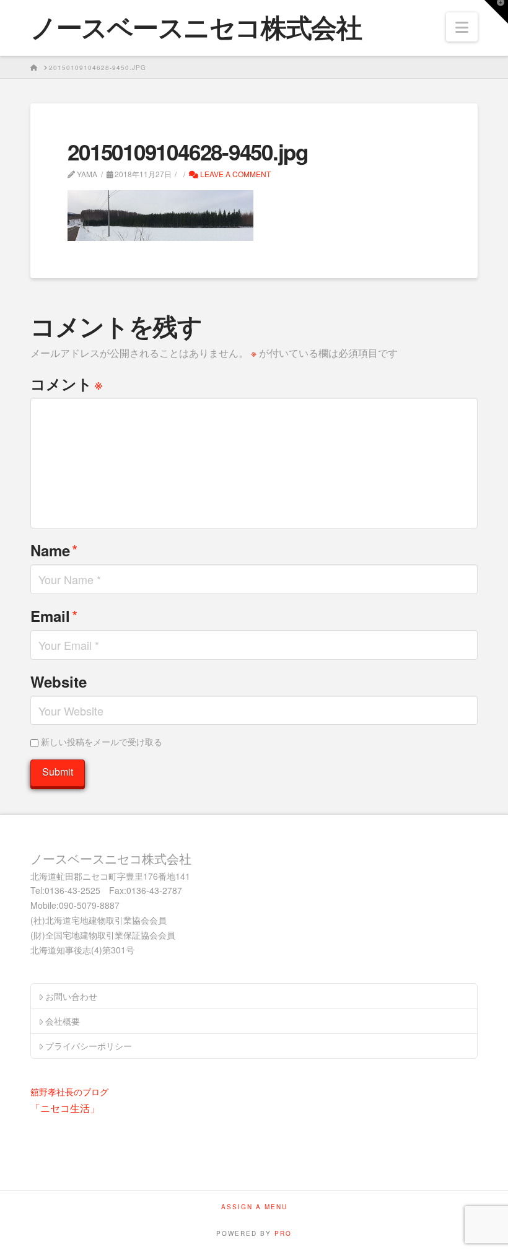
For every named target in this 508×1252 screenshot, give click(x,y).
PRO (283, 1233)
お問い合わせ (71, 996)
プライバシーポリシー (88, 1046)
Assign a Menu (254, 1207)
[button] (462, 27)
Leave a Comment (234, 174)
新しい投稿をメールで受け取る (101, 741)
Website (58, 681)
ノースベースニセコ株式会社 (195, 27)
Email (53, 615)
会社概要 (62, 1021)
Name (53, 550)
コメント (66, 383)
